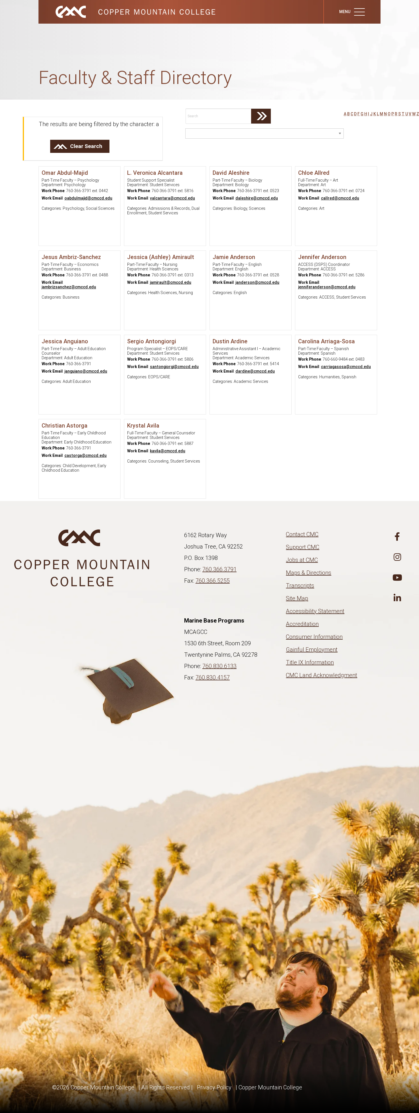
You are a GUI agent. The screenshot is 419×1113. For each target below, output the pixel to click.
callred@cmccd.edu (340, 198)
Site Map (297, 598)
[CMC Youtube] (397, 577)
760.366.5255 (213, 580)
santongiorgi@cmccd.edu (174, 366)
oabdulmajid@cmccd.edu (88, 198)
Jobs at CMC (302, 559)
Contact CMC (302, 534)
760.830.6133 (219, 666)
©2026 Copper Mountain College (93, 1087)
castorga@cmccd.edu (85, 455)
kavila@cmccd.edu (167, 451)
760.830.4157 (213, 677)
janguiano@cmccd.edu (85, 371)
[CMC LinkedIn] (397, 598)
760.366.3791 (219, 569)
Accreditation (302, 624)
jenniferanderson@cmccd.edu (326, 287)
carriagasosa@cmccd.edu (346, 366)
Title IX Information (310, 662)
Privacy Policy (214, 1087)
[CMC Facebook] (397, 536)
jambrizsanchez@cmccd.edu (69, 287)
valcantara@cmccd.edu (172, 198)
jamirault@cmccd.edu (170, 282)
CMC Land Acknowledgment (321, 675)
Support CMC (302, 547)
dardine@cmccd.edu (255, 371)
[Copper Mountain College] (129, 11)
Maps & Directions (308, 572)
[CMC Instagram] (397, 557)
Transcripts (300, 585)
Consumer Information (314, 636)
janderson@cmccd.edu (257, 282)
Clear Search (86, 146)
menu (345, 11)
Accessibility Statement (315, 611)
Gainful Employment (311, 649)
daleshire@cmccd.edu (256, 198)
